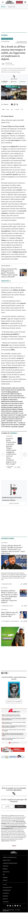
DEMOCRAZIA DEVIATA (11, 497)
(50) (26, 583)
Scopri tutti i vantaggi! (17, 426)
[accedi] (25, 2)
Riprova (14, 845)
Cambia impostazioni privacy (10, 863)
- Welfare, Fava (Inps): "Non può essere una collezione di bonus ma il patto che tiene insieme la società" (12, 734)
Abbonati (19, 2)
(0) (19, 467)
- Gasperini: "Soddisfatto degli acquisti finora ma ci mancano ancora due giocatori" (14, 727)
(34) (26, 621)
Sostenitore (8, 63)
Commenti (6, 104)
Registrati (20, 806)
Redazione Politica (7, 605)
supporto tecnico (5, 840)
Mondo (4, 35)
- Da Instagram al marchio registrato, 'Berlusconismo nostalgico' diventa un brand (11, 715)
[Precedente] (3, 454)
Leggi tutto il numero (14, 701)
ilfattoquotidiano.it (13, 392)
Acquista (14, 503)
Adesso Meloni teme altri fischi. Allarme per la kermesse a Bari (9, 614)
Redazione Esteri (9, 467)
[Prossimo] (25, 454)
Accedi (7, 806)
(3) (26, 605)
